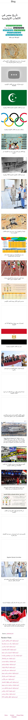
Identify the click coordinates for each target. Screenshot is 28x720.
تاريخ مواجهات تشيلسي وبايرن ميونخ (10, 673)
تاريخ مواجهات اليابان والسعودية (9, 649)
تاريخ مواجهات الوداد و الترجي (8, 646)
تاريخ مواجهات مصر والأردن (8, 679)
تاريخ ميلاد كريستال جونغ (19, 30)
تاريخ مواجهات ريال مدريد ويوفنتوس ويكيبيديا (12, 655)
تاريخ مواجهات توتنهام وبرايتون (9, 664)
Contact (12, 715)
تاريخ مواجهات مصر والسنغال (8, 658)
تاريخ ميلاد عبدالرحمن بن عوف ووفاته (14, 35)
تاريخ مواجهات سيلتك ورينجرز (8, 694)
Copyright (14, 717)
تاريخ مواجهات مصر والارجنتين (9, 670)
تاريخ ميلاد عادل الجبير (8, 30)
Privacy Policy (20, 715)
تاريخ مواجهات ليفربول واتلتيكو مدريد (10, 688)
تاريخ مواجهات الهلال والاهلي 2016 (10, 697)
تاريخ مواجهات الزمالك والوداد (8, 667)
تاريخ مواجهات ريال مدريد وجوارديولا (10, 643)
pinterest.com (10, 633)
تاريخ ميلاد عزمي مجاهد (14, 37)
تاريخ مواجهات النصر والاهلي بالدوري (10, 640)
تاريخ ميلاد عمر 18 (8, 28)
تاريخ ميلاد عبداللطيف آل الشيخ (14, 32)
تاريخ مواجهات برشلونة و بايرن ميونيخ (10, 685)
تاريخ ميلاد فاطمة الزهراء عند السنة (14, 25)
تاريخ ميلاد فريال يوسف (19, 28)
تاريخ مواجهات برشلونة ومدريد (9, 661)
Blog (13, 1)
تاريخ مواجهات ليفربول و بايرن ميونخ (10, 652)
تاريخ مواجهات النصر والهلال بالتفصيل (10, 682)
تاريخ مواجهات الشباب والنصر (8, 691)
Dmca (6, 715)
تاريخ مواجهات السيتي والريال (8, 676)
